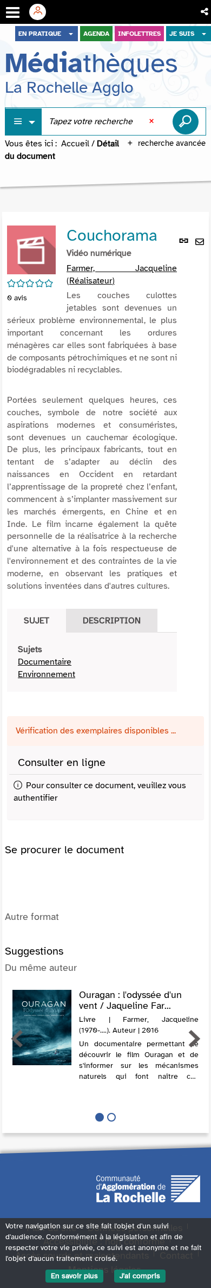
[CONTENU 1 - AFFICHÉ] (99, 1117)
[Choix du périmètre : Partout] (23, 121)
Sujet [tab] (36, 620)
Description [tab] (112, 620)
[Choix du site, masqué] (71, 33)
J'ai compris (140, 1275)
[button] (205, 12)
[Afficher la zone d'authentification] (41, 12)
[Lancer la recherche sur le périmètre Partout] (186, 121)
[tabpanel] (92, 662)
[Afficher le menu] (12, 12)
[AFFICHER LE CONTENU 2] (111, 1117)
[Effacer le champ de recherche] (153, 121)
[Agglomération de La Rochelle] (148, 1188)
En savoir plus (74, 1275)
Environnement (46, 674)
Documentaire (44, 661)
